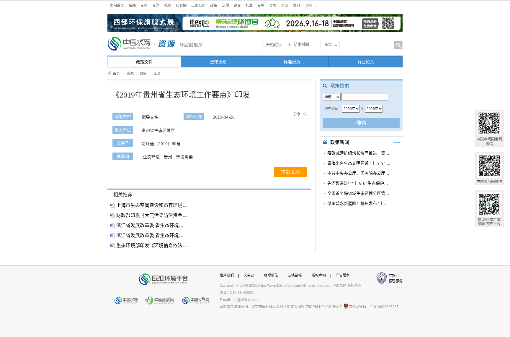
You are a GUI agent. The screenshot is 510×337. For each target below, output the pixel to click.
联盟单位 (271, 275)
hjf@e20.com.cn (246, 300)
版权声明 (319, 275)
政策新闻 (339, 142)
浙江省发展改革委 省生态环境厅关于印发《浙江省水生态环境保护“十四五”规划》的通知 (151, 235)
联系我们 (227, 275)
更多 (397, 142)
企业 (284, 6)
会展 (272, 6)
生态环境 (151, 157)
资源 (130, 74)
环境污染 (184, 157)
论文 (237, 6)
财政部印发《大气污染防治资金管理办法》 (151, 215)
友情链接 (295, 275)
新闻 (132, 6)
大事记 (248, 275)
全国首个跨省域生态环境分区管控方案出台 (359, 193)
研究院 (181, 6)
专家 (260, 6)
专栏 (144, 6)
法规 (225, 6)
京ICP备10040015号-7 (323, 307)
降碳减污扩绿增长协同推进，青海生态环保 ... (359, 153)
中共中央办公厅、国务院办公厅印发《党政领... (359, 173)
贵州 (168, 157)
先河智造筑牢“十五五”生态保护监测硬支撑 (359, 183)
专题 (155, 6)
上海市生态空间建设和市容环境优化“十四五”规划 (151, 205)
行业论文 (365, 61)
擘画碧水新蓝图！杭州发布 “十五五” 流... (359, 203)
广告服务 (343, 275)
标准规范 (292, 61)
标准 (249, 6)
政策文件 (144, 61)
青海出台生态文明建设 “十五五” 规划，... (359, 163)
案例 (296, 6)
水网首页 (117, 6)
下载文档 (290, 172)
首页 (116, 74)
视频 (167, 6)
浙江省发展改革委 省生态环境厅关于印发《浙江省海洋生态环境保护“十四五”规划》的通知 (151, 225)
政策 (213, 6)
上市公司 (198, 6)
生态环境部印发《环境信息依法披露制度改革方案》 (151, 245)
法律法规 (218, 61)
